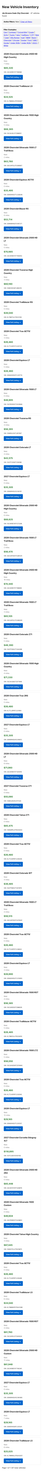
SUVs (6, 35)
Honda (6, 43)
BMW (28, 38)
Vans (18, 35)
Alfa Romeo (15, 38)
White (6, 46)
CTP (32, 35)
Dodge (23, 40)
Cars (5, 32)
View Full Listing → (13, 77)
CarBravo (25, 35)
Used (7, 38)
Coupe (31, 32)
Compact (12, 32)
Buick (34, 38)
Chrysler (16, 40)
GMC (35, 40)
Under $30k (15, 43)
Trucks (12, 35)
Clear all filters (26, 22)
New (37, 35)
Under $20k (26, 43)
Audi (23, 38)
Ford (30, 40)
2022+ (35, 43)
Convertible (22, 32)
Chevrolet (7, 40)
